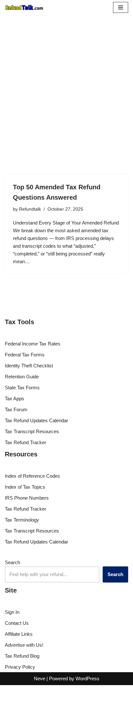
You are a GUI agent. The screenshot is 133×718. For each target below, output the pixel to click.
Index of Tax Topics (25, 487)
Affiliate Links (19, 634)
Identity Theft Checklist (29, 365)
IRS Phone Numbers (27, 498)
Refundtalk (30, 209)
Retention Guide (22, 376)
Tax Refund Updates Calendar (36, 420)
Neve (39, 678)
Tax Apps (14, 398)
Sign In (12, 612)
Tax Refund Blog (22, 656)
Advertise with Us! (24, 645)
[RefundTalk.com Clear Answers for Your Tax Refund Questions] (24, 8)
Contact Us (17, 623)
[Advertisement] (66, 84)
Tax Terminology (22, 520)
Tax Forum (16, 409)
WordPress (87, 678)
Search (12, 562)
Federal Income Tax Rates (32, 343)
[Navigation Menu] (120, 7)
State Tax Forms (22, 387)
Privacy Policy (20, 667)
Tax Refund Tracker (25, 442)
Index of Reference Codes (32, 476)
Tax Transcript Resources (32, 431)
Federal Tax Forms (25, 354)
